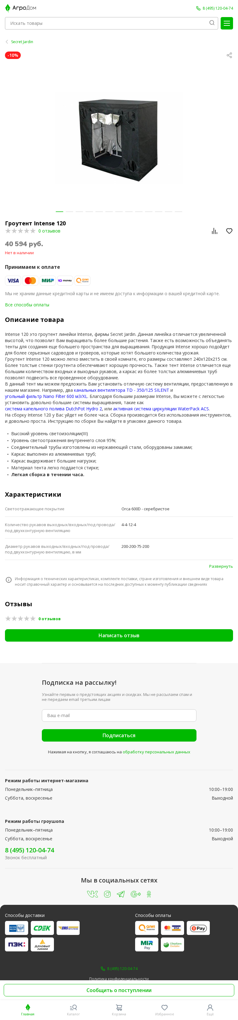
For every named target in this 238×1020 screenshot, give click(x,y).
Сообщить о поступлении (119, 990)
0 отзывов (49, 231)
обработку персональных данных (156, 752)
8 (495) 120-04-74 (29, 850)
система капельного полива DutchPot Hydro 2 (53, 409)
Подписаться (119, 735)
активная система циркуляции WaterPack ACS (161, 409)
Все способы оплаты (27, 305)
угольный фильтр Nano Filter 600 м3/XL (46, 396)
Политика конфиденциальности (119, 979)
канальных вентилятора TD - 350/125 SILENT (121, 390)
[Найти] (212, 23)
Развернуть (221, 566)
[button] (59, 211)
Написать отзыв (119, 635)
